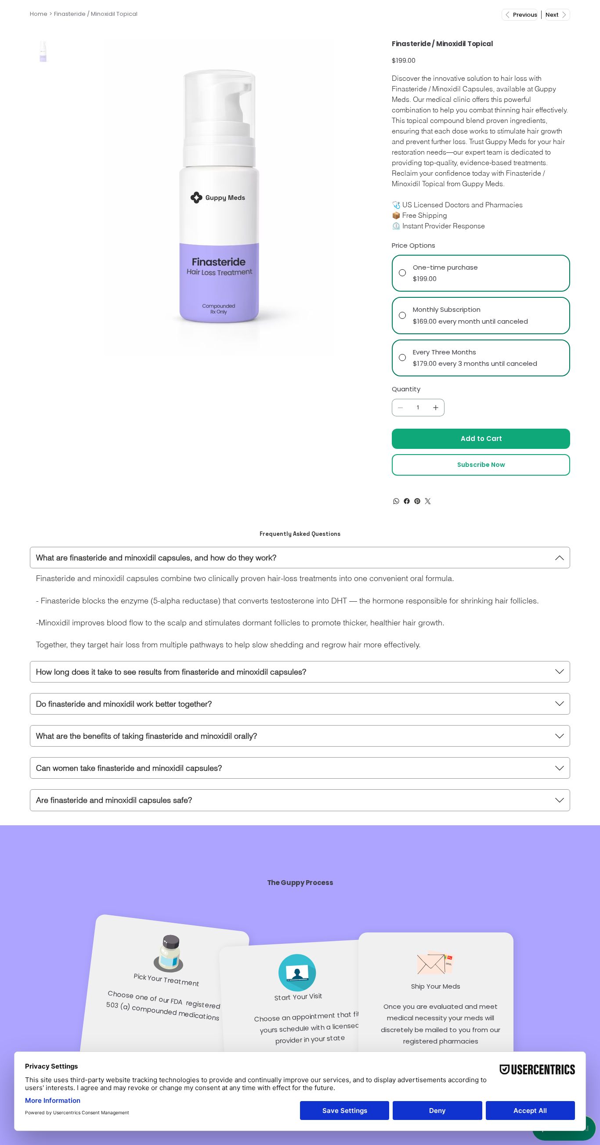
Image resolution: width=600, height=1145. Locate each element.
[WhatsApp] (396, 501)
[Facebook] (406, 501)
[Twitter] (427, 501)
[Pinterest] (417, 501)
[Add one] (436, 407)
